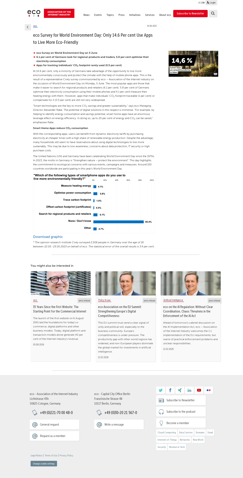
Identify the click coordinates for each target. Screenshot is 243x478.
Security (162, 447)
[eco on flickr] (209, 391)
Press (122, 15)
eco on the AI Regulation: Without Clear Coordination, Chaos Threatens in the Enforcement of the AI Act (188, 311)
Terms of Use (51, 455)
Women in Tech (177, 447)
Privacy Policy (66, 455)
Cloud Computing (167, 432)
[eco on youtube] (199, 391)
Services (150, 15)
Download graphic (48, 237)
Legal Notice (36, 455)
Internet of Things (167, 439)
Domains (200, 432)
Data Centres (186, 432)
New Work (198, 439)
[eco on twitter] (161, 391)
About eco (165, 15)
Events (98, 15)
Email (210, 432)
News (86, 15)
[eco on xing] (180, 391)
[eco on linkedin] (189, 391)
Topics (110, 15)
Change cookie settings (44, 463)
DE (199, 2)
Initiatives (135, 15)
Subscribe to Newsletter (190, 13)
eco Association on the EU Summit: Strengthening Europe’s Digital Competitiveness (120, 311)
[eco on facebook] (170, 391)
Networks (185, 439)
